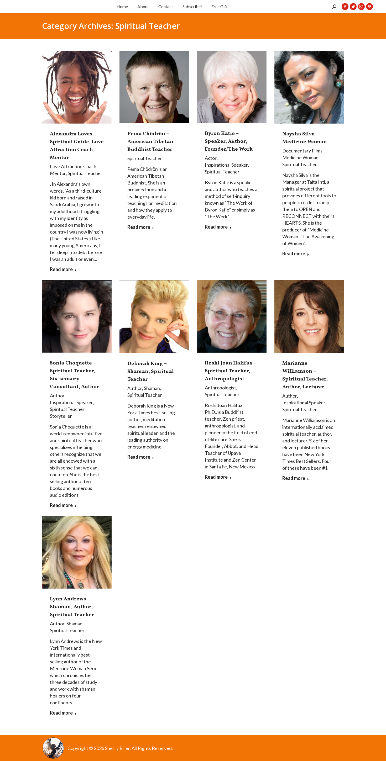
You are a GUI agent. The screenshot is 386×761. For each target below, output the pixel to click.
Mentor (58, 173)
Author (57, 395)
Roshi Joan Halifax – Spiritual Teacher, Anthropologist (230, 371)
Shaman (152, 388)
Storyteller (61, 416)
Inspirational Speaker (226, 165)
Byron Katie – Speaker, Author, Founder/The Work (229, 141)
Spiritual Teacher (85, 173)
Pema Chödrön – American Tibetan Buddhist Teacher (150, 141)
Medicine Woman (300, 157)
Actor (211, 158)
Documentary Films (302, 151)
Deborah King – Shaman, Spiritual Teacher (150, 371)
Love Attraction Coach (73, 166)
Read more (61, 269)
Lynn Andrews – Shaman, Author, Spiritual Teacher (72, 607)
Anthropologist (220, 387)
